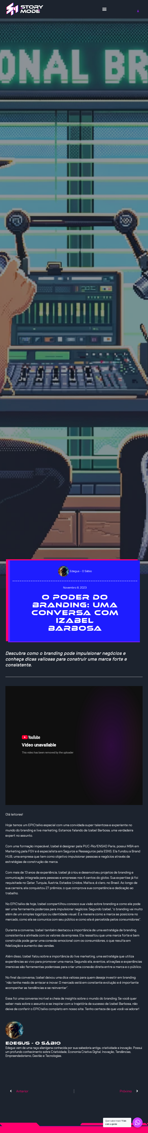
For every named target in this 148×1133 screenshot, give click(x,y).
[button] (104, 9)
